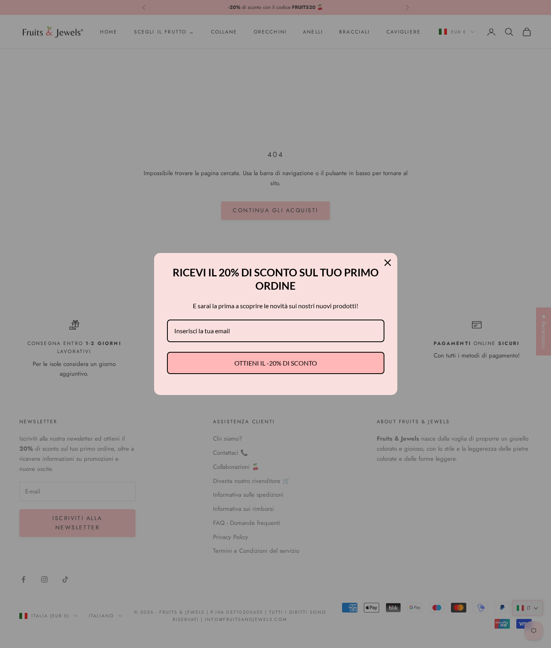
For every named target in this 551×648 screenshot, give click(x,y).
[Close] (387, 262)
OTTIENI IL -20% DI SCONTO (275, 363)
